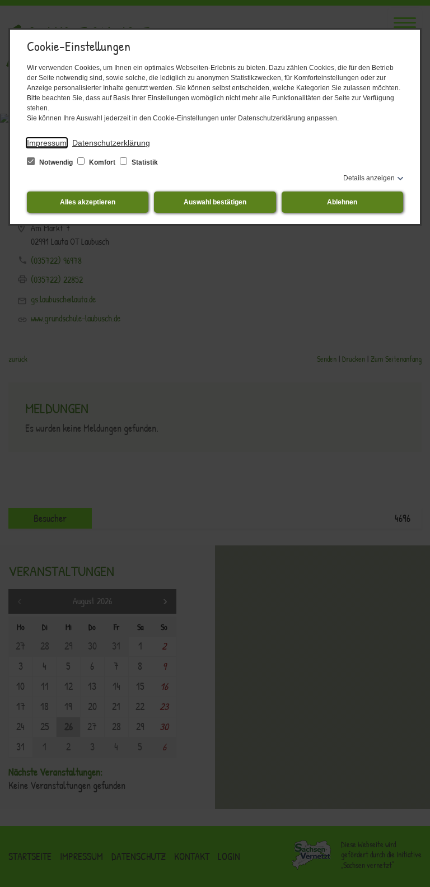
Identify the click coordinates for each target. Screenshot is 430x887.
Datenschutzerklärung (111, 142)
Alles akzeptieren (87, 202)
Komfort (102, 162)
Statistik (144, 162)
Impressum (47, 142)
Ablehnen (342, 202)
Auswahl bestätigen (215, 202)
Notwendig (56, 162)
